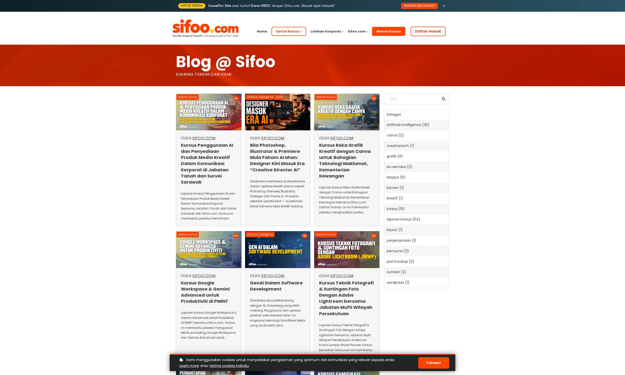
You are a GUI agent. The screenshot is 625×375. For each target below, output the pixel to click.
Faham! (434, 362)
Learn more (189, 365)
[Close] (444, 6)
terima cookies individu (229, 365)
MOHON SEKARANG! (419, 6)
